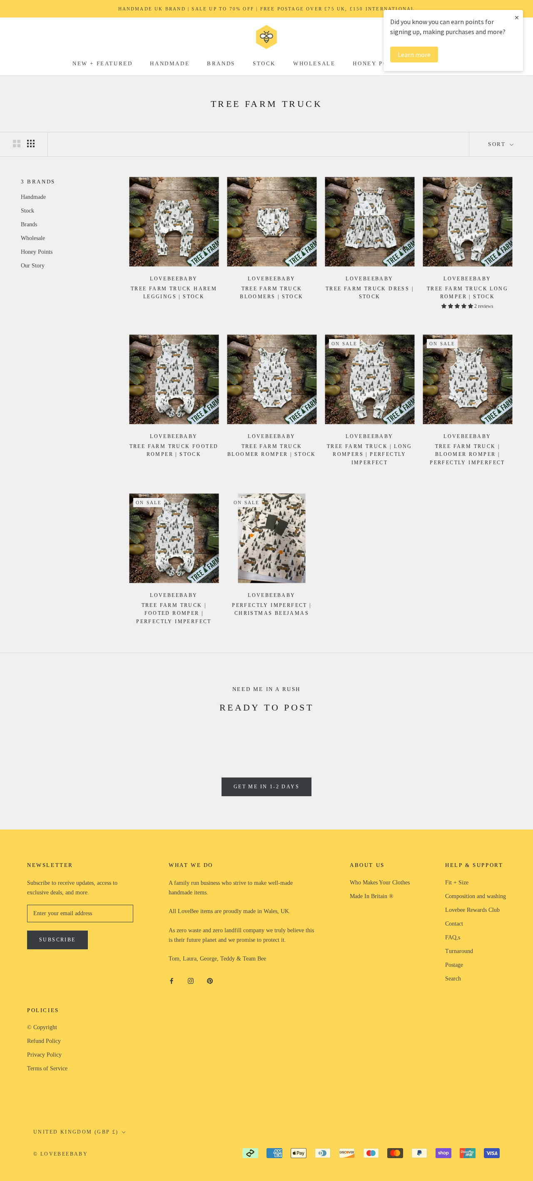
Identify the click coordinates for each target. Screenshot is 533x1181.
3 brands (38, 181)
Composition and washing (475, 896)
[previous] (26, 734)
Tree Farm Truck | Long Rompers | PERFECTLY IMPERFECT (369, 454)
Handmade (169, 63)
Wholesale (314, 63)
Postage (454, 965)
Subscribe (57, 940)
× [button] (517, 17)
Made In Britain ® (372, 896)
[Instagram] (191, 980)
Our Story (33, 265)
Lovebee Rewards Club (472, 910)
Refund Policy (44, 1041)
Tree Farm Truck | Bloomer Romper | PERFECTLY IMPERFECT (467, 454)
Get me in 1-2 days (266, 787)
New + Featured (102, 63)
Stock (264, 63)
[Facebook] (171, 980)
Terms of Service (47, 1068)
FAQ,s (452, 937)
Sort (498, 144)
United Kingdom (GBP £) (76, 1132)
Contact (454, 924)
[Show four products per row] (31, 143)
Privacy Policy (44, 1055)
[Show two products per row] (16, 143)
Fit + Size (456, 882)
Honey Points (378, 63)
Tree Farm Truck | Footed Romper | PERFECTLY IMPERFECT (174, 613)
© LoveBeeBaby (60, 1154)
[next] (507, 734)
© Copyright (42, 1027)
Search (453, 979)
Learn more (414, 54)
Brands (221, 63)
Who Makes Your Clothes (380, 882)
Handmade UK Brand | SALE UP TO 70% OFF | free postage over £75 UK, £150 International (266, 8)
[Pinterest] (210, 980)
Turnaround (459, 951)
